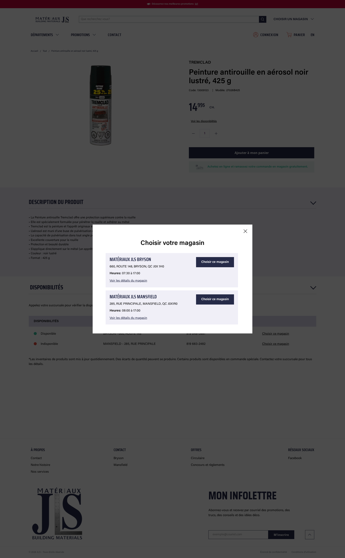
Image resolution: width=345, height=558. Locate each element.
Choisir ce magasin (215, 262)
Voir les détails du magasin (128, 280)
